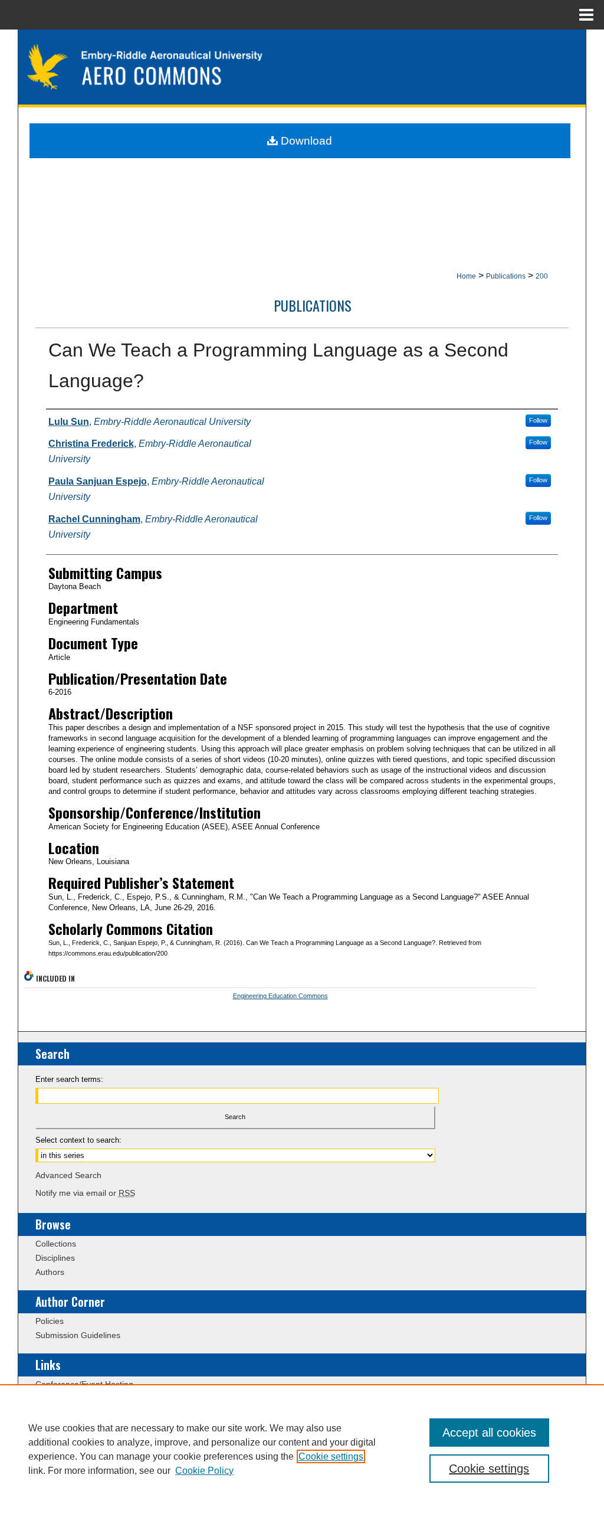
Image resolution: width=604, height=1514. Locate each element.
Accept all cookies (489, 1432)
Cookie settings (330, 1456)
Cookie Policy (204, 1471)
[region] (302, 1449)
